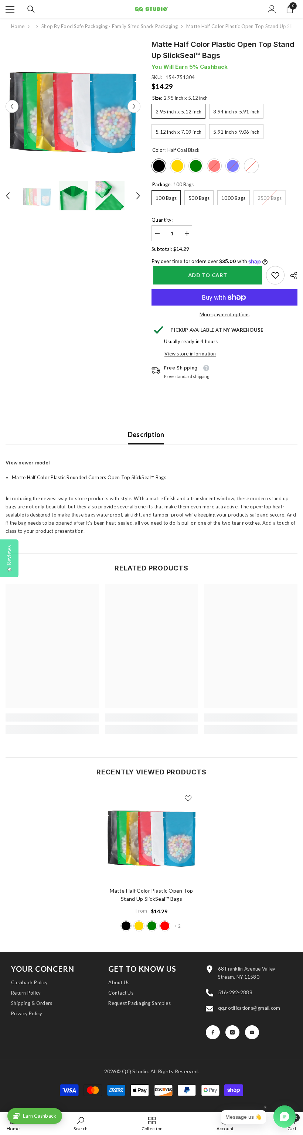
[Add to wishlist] (188, 798)
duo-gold (138, 925)
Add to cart (206, 275)
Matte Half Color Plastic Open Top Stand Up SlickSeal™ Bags (151, 894)
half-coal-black (126, 925)
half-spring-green (151, 925)
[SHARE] (291, 275)
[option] (73, 106)
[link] (275, 275)
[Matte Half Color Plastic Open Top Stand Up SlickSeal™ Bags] (151, 834)
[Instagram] (232, 1032)
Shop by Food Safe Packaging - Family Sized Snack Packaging (109, 26)
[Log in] (272, 9)
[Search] (31, 9)
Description (146, 434)
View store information (190, 354)
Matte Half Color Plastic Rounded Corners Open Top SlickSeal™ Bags (89, 477)
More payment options (224, 314)
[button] (12, 106)
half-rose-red (164, 925)
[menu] (10, 9)
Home (17, 26)
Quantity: (162, 220)
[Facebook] (213, 1032)
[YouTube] (252, 1032)
